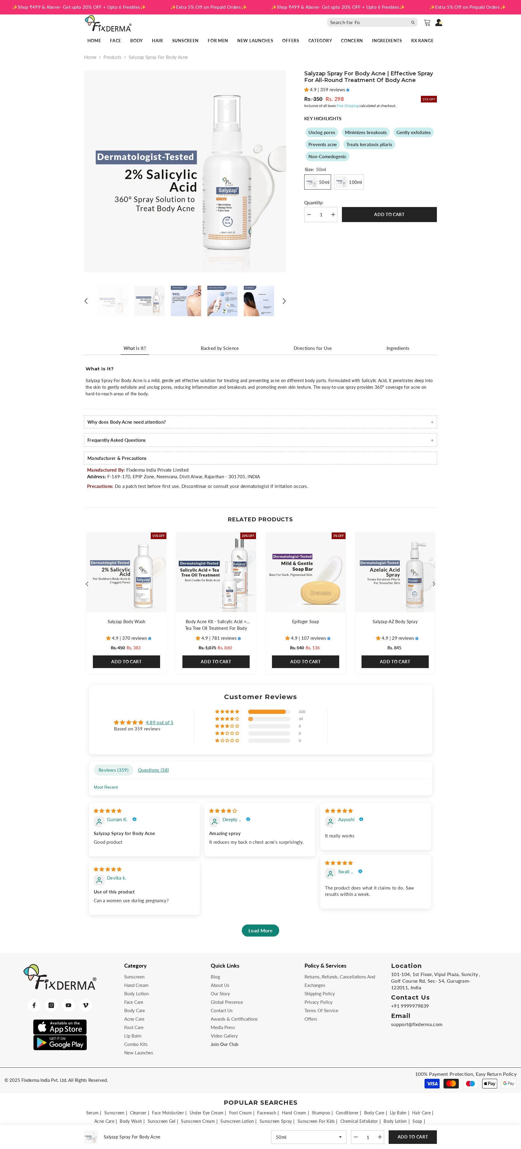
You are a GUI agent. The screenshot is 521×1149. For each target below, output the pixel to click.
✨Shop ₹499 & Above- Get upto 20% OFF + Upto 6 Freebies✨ (79, 7)
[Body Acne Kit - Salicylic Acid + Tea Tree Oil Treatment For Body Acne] (216, 572)
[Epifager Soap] (306, 572)
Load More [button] (260, 930)
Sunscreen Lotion (237, 1121)
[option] (185, 171)
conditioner (347, 1112)
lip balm (398, 1112)
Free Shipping (347, 105)
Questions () (153, 770)
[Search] (374, 22)
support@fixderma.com (416, 1024)
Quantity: (314, 202)
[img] (108, 810)
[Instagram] (51, 1005)
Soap (417, 1121)
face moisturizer (168, 1112)
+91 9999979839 (410, 1006)
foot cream (240, 1112)
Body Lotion (395, 1121)
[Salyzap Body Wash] (126, 572)
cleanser (138, 1112)
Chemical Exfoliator (359, 1121)
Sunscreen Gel (161, 1121)
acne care (104, 1121)
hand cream (294, 1112)
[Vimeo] (85, 1005)
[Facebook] (34, 1005)
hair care (421, 1112)
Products (112, 57)
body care (374, 1112)
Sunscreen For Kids (316, 1121)
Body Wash (131, 1121)
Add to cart (390, 214)
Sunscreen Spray (276, 1121)
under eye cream (207, 1112)
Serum (92, 1112)
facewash (266, 1112)
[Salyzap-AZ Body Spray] (395, 572)
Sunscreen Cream (198, 1121)
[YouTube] (68, 1005)
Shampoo (321, 1112)
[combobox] (367, 22)
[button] (85, 301)
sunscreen (114, 1112)
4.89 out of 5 (160, 722)
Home (90, 57)
